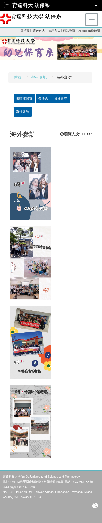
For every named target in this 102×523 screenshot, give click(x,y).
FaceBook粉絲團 (89, 30)
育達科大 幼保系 (31, 5)
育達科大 (39, 30)
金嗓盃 (43, 98)
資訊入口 (54, 30)
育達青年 (60, 98)
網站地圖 (69, 30)
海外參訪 (22, 112)
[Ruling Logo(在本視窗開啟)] (95, 505)
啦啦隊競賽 (24, 98)
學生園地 (39, 77)
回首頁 (24, 30)
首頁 (17, 77)
